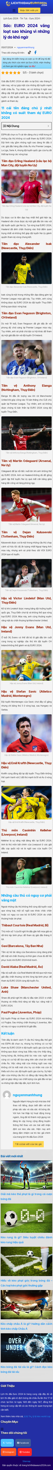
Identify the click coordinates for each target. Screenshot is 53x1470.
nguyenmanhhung (25, 47)
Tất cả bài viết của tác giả (28, 1144)
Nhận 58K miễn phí (29, 10)
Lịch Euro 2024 (10, 18)
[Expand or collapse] (48, 126)
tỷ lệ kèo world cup (41, 1416)
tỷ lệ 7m (27, 1416)
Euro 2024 (34, 18)
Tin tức (24, 18)
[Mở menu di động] (14, 10)
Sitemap (26, 1461)
